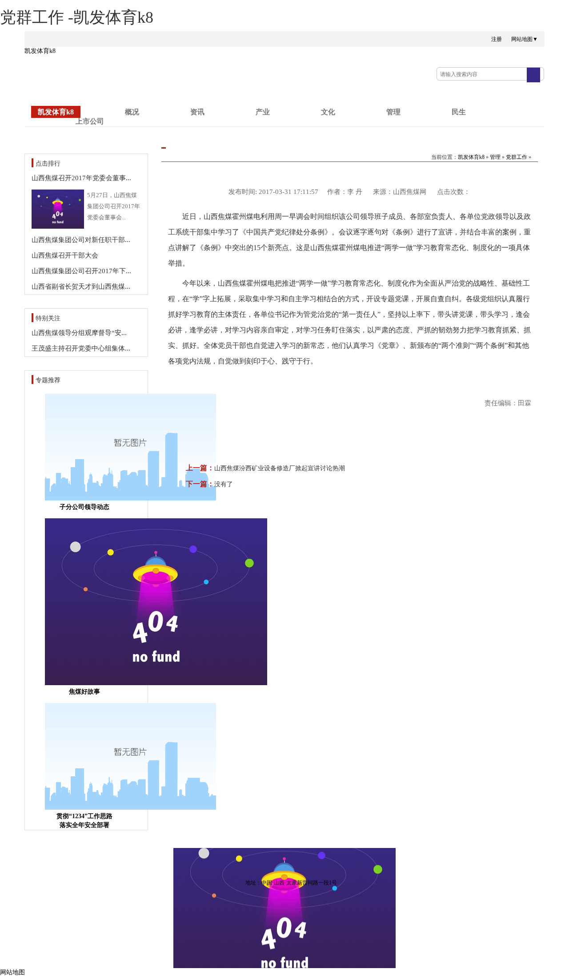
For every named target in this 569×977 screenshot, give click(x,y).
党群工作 (516, 157)
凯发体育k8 (40, 51)
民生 (459, 112)
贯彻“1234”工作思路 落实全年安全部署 (84, 820)
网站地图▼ (524, 39)
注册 (496, 39)
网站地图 (12, 972)
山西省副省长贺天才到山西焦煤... (81, 286)
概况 (132, 112)
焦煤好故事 (84, 691)
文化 (328, 112)
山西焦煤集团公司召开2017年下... (81, 271)
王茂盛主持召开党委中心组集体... (81, 348)
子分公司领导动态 (84, 507)
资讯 (197, 112)
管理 (393, 112)
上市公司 (90, 121)
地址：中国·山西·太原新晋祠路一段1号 (291, 883)
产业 (263, 112)
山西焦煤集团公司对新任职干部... (81, 239)
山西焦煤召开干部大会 (65, 255)
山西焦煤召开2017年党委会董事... (81, 178)
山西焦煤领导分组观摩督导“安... (79, 332)
